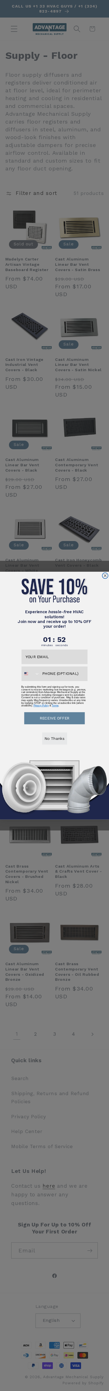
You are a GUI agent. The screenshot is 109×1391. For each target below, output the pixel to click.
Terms (55, 705)
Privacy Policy (41, 705)
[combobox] (31, 673)
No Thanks (54, 738)
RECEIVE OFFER (54, 718)
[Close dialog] (105, 575)
